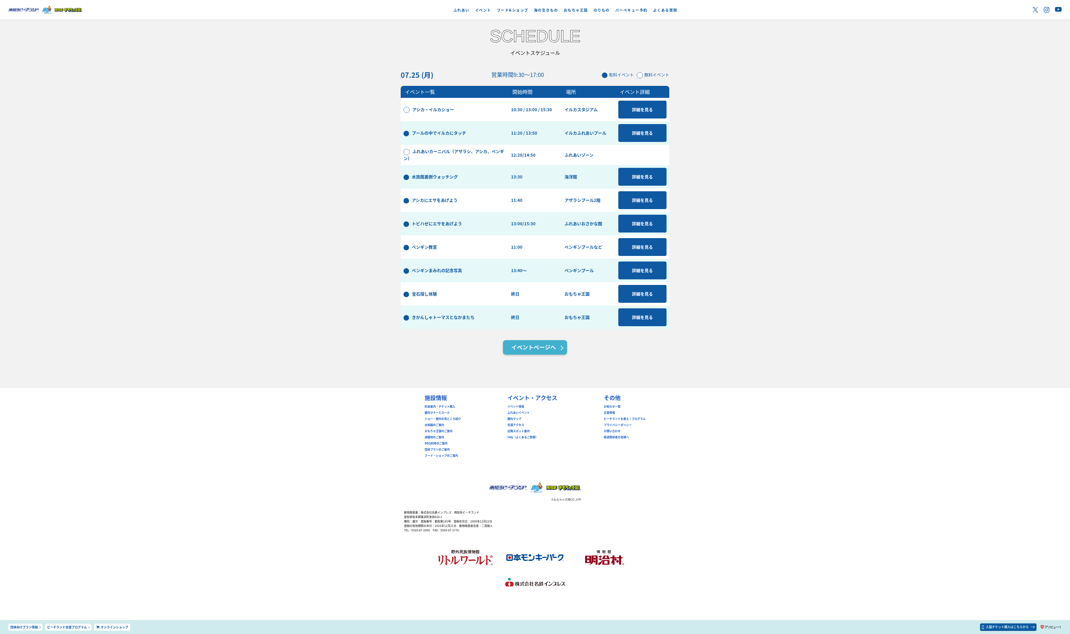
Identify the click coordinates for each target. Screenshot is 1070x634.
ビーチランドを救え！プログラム (625, 418)
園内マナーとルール (437, 412)
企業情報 (609, 412)
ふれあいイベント (518, 412)
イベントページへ (533, 347)
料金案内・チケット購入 (440, 406)
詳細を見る (642, 109)
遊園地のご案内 (434, 437)
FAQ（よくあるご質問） (522, 437)
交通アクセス (515, 425)
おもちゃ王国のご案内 (439, 431)
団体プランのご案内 (437, 449)
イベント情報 (515, 406)
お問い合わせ (612, 431)
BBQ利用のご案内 (436, 443)
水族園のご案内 (434, 425)
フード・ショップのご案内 (441, 455)
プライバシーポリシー (618, 425)
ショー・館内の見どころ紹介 (443, 418)
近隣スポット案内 (518, 431)
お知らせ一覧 (612, 406)
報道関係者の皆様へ (616, 437)
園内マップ (514, 418)
